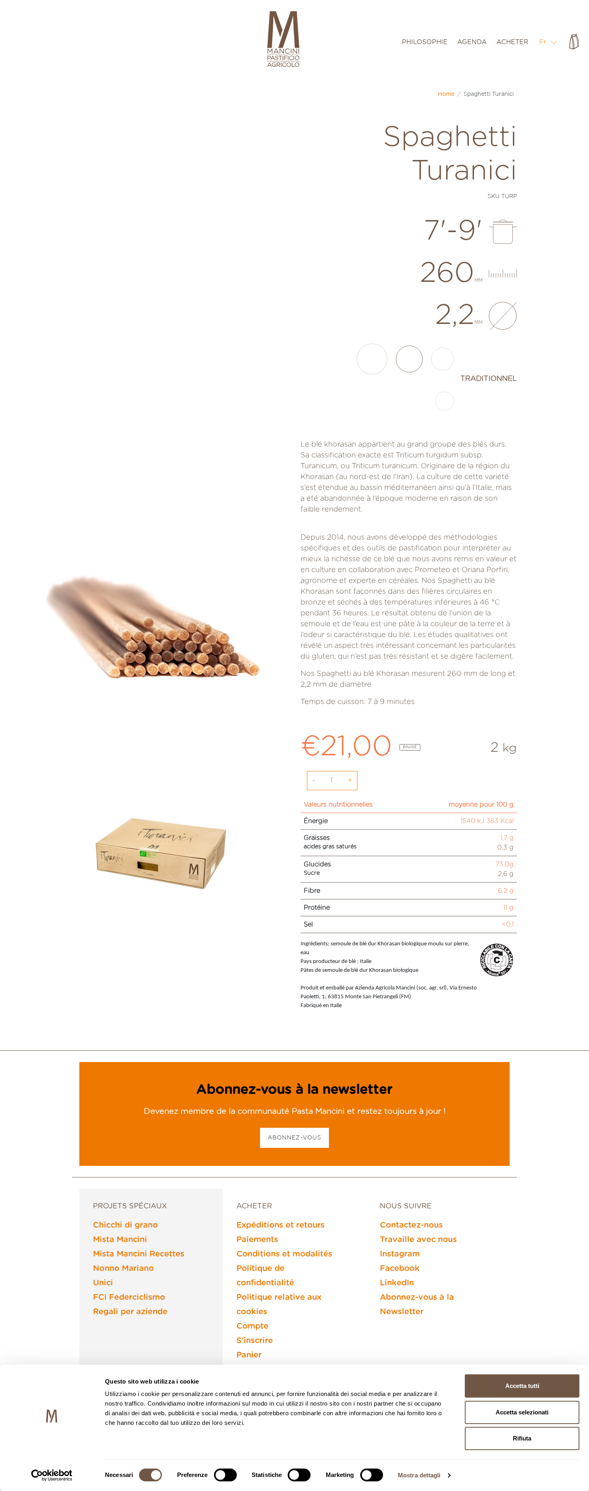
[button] (548, 42)
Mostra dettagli (419, 1475)
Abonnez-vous (294, 1138)
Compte (252, 1326)
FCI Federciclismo (129, 1297)
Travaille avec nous (418, 1240)
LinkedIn (397, 1283)
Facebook (400, 1268)
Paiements (257, 1240)
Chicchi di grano (125, 1225)
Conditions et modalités (284, 1254)
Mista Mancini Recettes (138, 1254)
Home (446, 94)
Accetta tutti (522, 1385)
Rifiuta (522, 1438)
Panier (249, 1355)
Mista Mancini (120, 1240)
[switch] (225, 1475)
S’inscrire (254, 1341)
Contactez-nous (411, 1225)
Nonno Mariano (123, 1268)
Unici (103, 1283)
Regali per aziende (130, 1312)
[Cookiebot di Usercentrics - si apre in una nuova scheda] (52, 1475)
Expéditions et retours (280, 1225)
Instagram (400, 1254)
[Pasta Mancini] (283, 40)
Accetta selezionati (522, 1412)
